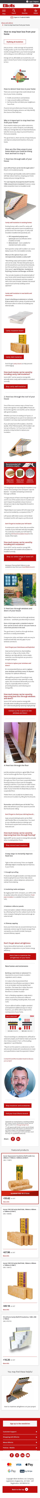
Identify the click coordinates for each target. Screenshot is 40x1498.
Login (30, 1)
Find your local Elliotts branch (17, 1113)
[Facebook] (13, 1139)
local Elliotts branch (28, 567)
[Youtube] (27, 1455)
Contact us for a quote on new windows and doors (20, 712)
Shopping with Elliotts (11, 1437)
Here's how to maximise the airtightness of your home (20, 956)
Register (36, 1)
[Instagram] (17, 1455)
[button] (3, 11)
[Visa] (18, 1465)
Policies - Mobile (9, 1448)
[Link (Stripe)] (26, 1471)
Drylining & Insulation (15, 42)
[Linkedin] (18, 1139)
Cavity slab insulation (14, 357)
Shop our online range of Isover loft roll (20, 558)
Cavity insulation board (14, 331)
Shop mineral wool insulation (17, 845)
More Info (6, 1202)
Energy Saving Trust (22, 1125)
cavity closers (17, 364)
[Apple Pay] (29, 1465)
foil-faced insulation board (20, 534)
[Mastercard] (9, 1465)
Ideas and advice (7, 23)
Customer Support (9, 1432)
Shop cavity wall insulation (16, 386)
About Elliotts (8, 1442)
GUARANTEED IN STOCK (20, 1193)
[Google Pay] (12, 1471)
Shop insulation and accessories (18, 1106)
